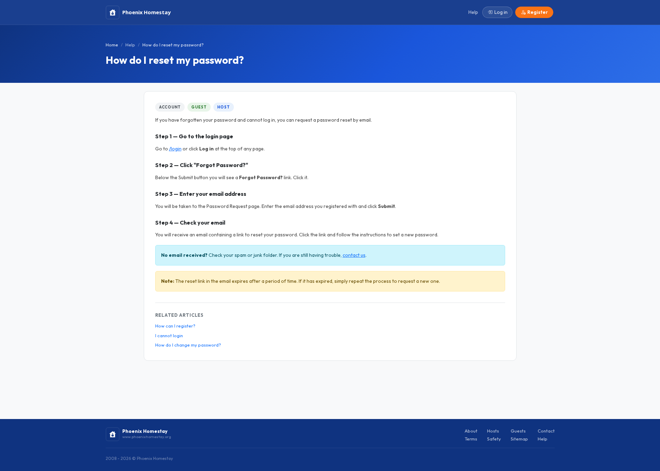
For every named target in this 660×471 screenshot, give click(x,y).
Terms (471, 439)
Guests (518, 431)
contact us (354, 255)
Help (130, 44)
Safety (494, 439)
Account (170, 107)
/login (175, 149)
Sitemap (519, 439)
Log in (501, 12)
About (471, 431)
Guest (198, 107)
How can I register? (175, 326)
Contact (546, 431)
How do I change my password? (188, 345)
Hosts (493, 431)
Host (223, 107)
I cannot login (169, 335)
